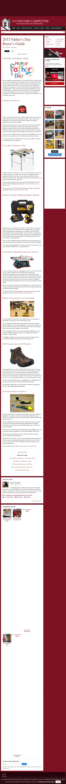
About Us (58, 43)
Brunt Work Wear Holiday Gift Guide (22, 467)
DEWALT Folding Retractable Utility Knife (7, 520)
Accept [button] (58, 781)
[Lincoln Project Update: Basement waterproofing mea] (59, 114)
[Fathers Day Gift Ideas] (7, 642)
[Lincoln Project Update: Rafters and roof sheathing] (49, 124)
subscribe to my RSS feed (29, 446)
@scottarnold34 (9, 497)
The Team (36, 28)
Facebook (19, 497)
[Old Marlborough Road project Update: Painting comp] (59, 124)
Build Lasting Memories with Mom (22, 464)
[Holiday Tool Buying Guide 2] (27, 511)
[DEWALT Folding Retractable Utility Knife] (7, 517)
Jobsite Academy (60, 39)
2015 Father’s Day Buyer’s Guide (22, 461)
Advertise (4, 776)
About (18, 28)
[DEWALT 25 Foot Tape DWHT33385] (17, 517)
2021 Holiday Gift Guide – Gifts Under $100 (22, 458)
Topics (42, 28)
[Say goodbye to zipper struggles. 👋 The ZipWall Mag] (59, 144)
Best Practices (59, 41)
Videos (47, 28)
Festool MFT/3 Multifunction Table (19, 190)
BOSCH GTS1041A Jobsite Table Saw (23, 293)
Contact (4, 774)
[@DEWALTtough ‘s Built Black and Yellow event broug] (49, 144)
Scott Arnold (7, 47)
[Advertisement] (33, 4)
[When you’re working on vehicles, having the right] (49, 134)
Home (13, 28)
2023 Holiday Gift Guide (22, 470)
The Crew (58, 45)
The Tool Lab (49, 39)
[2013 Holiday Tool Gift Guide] (17, 636)
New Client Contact (27, 28)
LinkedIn (28, 497)
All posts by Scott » (37, 501)
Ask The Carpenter (56, 28)
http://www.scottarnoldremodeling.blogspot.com (18, 495)
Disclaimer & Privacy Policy (46, 781)
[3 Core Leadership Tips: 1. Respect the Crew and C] (49, 114)
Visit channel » (54, 83)
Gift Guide (14, 47)
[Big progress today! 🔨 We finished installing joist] (59, 134)
